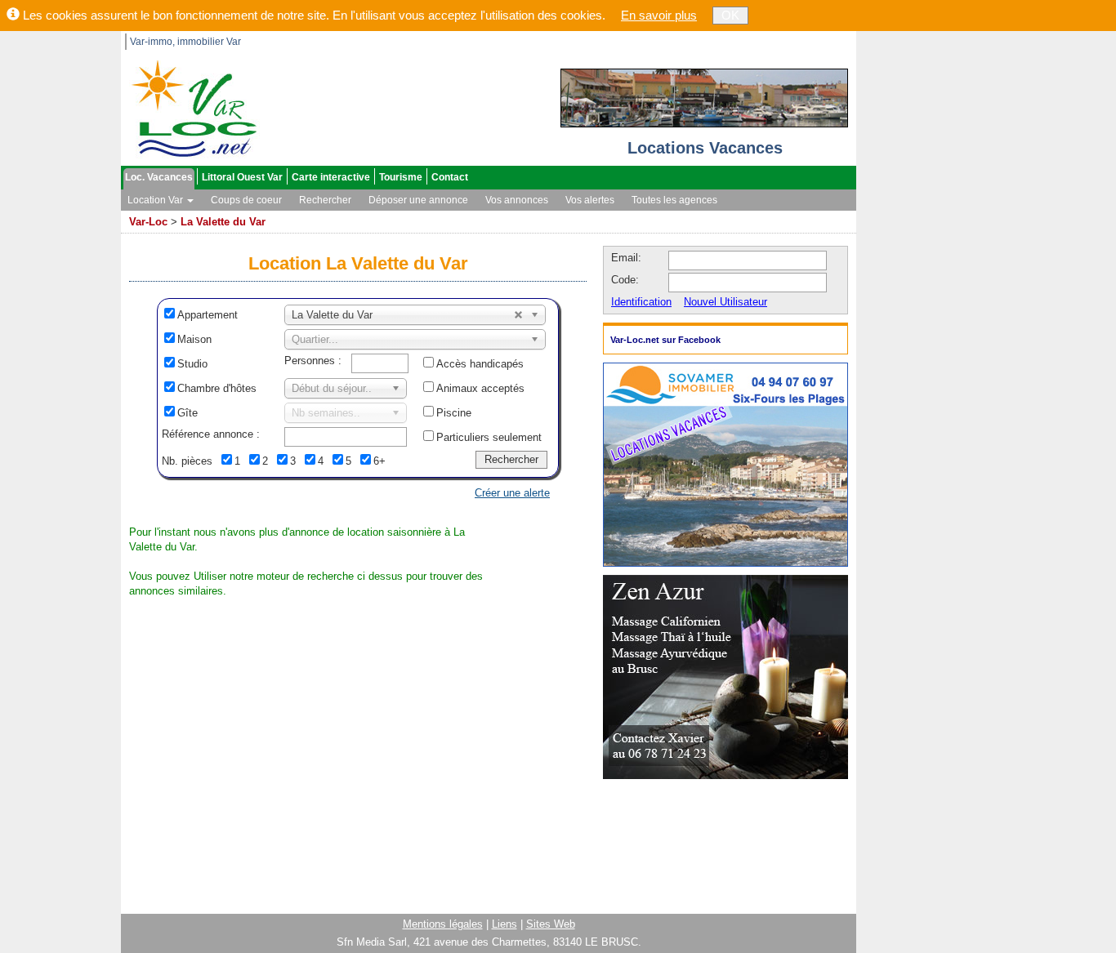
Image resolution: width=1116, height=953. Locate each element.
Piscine (453, 413)
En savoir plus (659, 15)
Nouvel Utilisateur (725, 302)
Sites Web (550, 924)
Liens (504, 924)
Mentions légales (443, 924)
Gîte (187, 413)
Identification (641, 302)
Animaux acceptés (480, 388)
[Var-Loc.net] (190, 107)
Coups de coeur (246, 200)
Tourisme (400, 177)
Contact (449, 177)
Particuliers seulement (489, 437)
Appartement (207, 315)
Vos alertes (589, 200)
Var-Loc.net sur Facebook (665, 340)
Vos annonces (516, 200)
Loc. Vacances (159, 177)
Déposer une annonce (418, 200)
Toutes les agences (674, 200)
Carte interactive (331, 177)
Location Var (156, 200)
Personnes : (312, 360)
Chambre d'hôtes (217, 388)
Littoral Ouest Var (242, 177)
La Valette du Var (223, 222)
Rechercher (325, 200)
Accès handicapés (480, 364)
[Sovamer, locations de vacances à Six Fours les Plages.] (725, 463)
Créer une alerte (512, 493)
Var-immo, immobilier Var (185, 41)
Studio (192, 364)
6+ (379, 461)
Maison (194, 339)
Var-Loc (148, 222)
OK (730, 15)
